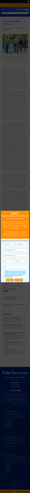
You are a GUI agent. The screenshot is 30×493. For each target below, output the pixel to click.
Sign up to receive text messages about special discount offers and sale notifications (15, 275)
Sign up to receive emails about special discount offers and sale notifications (15, 272)
